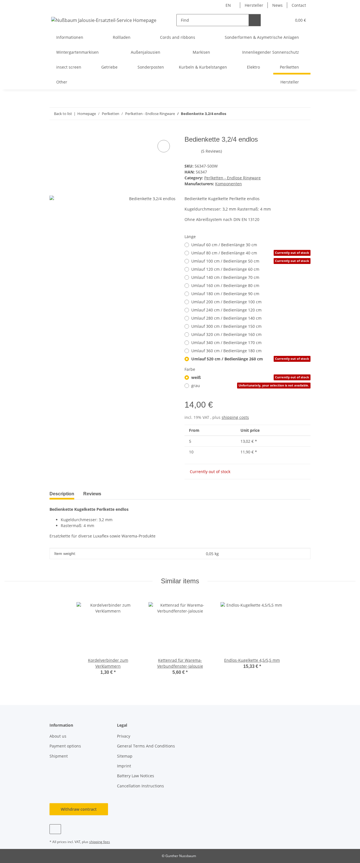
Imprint (124, 766)
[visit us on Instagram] (55, 829)
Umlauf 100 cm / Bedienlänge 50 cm (250, 261)
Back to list (63, 113)
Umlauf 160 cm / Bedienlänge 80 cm (225, 285)
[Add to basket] (54, 132)
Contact (299, 5)
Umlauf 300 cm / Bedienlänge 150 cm (226, 326)
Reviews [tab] (92, 493)
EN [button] (228, 5)
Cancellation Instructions (140, 786)
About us (58, 736)
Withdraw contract (79, 809)
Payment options (65, 746)
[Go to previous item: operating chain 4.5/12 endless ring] (292, 114)
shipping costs (235, 417)
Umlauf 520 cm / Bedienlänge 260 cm (250, 359)
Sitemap (124, 756)
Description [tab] (62, 493)
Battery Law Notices (135, 775)
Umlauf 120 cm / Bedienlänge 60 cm (225, 269)
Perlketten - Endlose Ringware (232, 177)
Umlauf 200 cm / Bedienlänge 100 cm (226, 301)
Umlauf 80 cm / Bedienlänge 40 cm (250, 253)
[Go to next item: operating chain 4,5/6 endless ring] (304, 114)
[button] (276, 20)
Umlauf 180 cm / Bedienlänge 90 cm (225, 293)
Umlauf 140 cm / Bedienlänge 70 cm (225, 277)
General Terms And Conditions (146, 746)
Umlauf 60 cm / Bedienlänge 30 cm (224, 244)
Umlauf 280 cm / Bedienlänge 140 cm (226, 318)
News (277, 5)
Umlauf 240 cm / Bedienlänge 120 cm (226, 310)
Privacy (123, 736)
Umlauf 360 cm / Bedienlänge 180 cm (226, 350)
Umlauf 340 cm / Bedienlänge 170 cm (226, 342)
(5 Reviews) (211, 151)
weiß (250, 377)
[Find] (255, 20)
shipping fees (99, 841)
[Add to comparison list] (164, 146)
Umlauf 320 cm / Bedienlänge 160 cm (226, 334)
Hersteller (254, 5)
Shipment (59, 756)
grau (250, 385)
